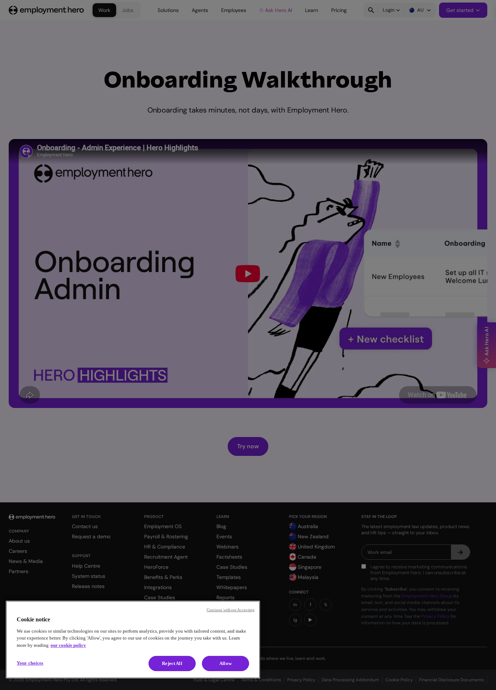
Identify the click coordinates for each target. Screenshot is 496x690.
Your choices (30, 663)
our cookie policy (68, 645)
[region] (133, 639)
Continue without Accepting (231, 610)
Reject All (172, 663)
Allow (225, 663)
